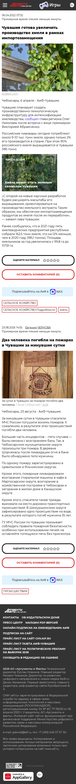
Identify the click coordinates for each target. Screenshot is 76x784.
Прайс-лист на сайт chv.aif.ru (27, 638)
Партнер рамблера (35, 766)
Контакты (11, 617)
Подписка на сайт (17, 633)
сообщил (32, 119)
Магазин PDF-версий (41, 622)
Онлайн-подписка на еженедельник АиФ (36, 628)
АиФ (45, 404)
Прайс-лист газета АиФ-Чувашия (29, 643)
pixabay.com (10, 93)
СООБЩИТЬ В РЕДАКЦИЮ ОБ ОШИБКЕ (30, 657)
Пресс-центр (13, 622)
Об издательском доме (40, 617)
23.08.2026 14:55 (12, 327)
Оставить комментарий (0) (38, 274)
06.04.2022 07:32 (12, 15)
